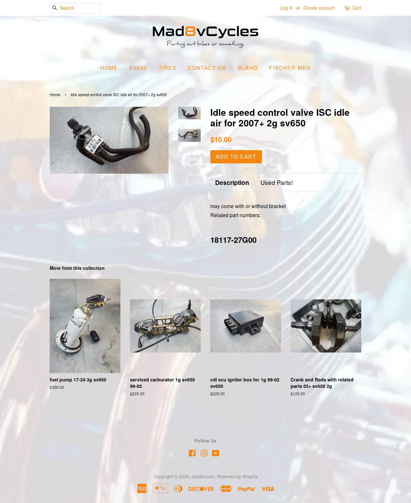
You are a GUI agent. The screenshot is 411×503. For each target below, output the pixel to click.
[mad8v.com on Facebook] (192, 454)
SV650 (138, 67)
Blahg (248, 67)
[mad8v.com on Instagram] (203, 454)
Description (232, 182)
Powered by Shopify (237, 476)
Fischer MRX (290, 67)
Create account (319, 8)
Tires (168, 67)
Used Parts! (276, 182)
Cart (357, 8)
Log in (286, 8)
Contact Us (207, 67)
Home (109, 67)
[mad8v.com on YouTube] (215, 454)
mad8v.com (203, 476)
